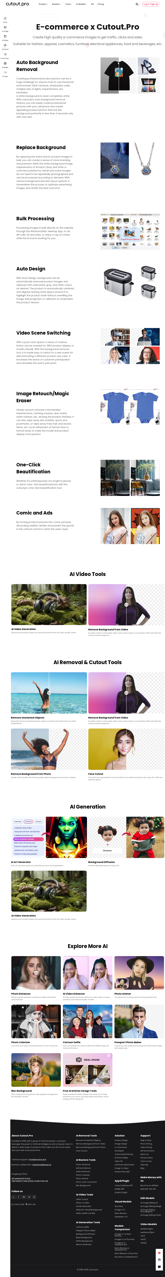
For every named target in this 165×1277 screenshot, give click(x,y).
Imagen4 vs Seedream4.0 (121, 1244)
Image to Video (122, 1168)
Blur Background (83, 1185)
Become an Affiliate (149, 1185)
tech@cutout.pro (37, 1159)
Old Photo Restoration (124, 1164)
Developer (119, 1150)
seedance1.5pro (147, 1232)
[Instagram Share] (34, 1197)
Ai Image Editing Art (149, 1202)
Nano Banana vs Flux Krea (126, 1253)
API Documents (147, 1150)
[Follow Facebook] (159, 1259)
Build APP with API (148, 1189)
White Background (84, 1241)
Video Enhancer (83, 1171)
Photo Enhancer (83, 1164)
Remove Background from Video (90, 1143)
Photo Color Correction (86, 1182)
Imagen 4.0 (120, 1209)
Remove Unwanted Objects (88, 1140)
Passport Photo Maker (86, 1230)
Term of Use (146, 1161)
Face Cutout (81, 1150)
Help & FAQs (146, 1140)
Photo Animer (82, 1178)
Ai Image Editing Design (151, 1206)
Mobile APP (119, 1189)
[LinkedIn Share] (13, 1197)
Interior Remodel (122, 1171)
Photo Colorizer (83, 1175)
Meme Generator (84, 1244)
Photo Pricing (146, 1143)
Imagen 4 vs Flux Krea (124, 1239)
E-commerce (121, 1147)
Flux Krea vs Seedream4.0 (126, 1257)
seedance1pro (147, 1229)
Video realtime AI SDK (85, 1213)
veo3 (143, 1236)
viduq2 (143, 1243)
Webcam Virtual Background (89, 1209)
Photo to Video (82, 1202)
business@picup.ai (41, 1164)
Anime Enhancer (83, 1168)
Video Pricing (146, 1147)
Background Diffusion (85, 1234)
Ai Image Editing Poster (151, 1215)
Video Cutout (82, 1199)
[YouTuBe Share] (24, 1197)
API (92, 4)
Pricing (101, 4)
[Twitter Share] (29, 1197)
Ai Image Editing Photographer (148, 1210)
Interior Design (121, 1140)
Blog (142, 1168)
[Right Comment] (159, 1267)
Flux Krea (119, 1206)
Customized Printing (124, 1154)
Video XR (118, 1161)
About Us (144, 1154)
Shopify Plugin (121, 1192)
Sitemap (144, 1164)
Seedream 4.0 (121, 1216)
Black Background (84, 1237)
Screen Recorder (83, 1206)
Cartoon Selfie (82, 1227)
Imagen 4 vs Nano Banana (123, 1235)
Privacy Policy (147, 1157)
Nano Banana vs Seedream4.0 (122, 1249)
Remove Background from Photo (91, 1147)
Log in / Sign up (151, 4)
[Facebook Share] (19, 1197)
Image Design (121, 1143)
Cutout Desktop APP (124, 1185)
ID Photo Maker (121, 1157)
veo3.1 (143, 1239)
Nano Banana (121, 1213)
